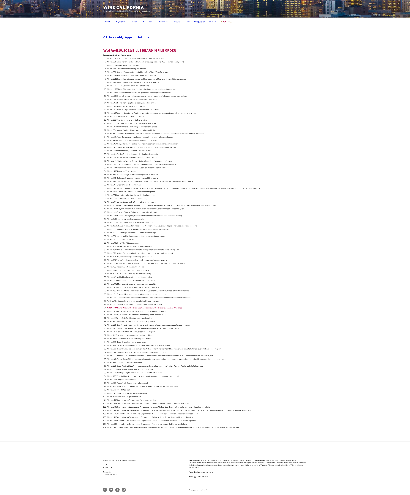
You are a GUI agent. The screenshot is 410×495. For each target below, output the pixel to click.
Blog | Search (199, 22)
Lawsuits (176, 22)
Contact (212, 22)
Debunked (162, 22)
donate (196, 472)
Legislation (120, 22)
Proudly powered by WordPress (199, 490)
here (114, 474)
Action (134, 22)
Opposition (147, 22)
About (107, 22)
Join (188, 22)
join (195, 477)
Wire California (123, 7)
